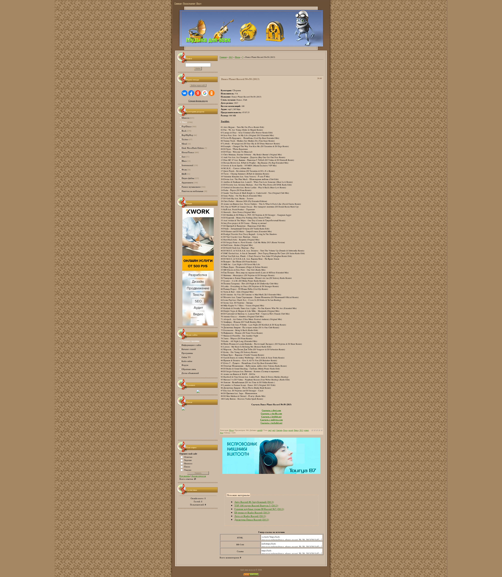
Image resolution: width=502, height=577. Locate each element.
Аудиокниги (187, 182)
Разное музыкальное (191, 186)
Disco (184, 122)
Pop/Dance (187, 126)
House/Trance (188, 152)
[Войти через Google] (205, 93)
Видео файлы (188, 178)
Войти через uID (198, 85)
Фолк (184, 169)
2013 (231, 57)
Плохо (187, 466)
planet (306, 430)
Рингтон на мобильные (192, 191)
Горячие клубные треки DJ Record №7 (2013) (259, 509)
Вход (198, 3)
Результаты (184, 476)
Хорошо (188, 460)
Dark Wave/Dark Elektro (193, 147)
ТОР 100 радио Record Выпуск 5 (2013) (256, 505)
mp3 (270, 430)
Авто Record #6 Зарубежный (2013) (254, 502)
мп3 (274, 430)
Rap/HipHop (187, 135)
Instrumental (187, 165)
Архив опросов (198, 476)
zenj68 (259, 430)
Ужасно (187, 469)
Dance (296, 430)
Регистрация (189, 3)
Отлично (188, 456)
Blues (184, 160)
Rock (184, 130)
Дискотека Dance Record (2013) (251, 519)
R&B (184, 173)
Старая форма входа (198, 100)
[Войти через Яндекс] (198, 93)
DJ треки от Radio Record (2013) (252, 512)
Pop (221, 433)
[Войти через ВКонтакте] (184, 93)
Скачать (279, 430)
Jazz (184, 156)
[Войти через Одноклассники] (212, 93)
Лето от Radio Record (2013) (250, 516)
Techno (185, 139)
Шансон (185, 117)
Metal (184, 143)
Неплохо (188, 463)
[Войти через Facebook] (191, 93)
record (290, 430)
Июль (237, 57)
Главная (178, 3)
